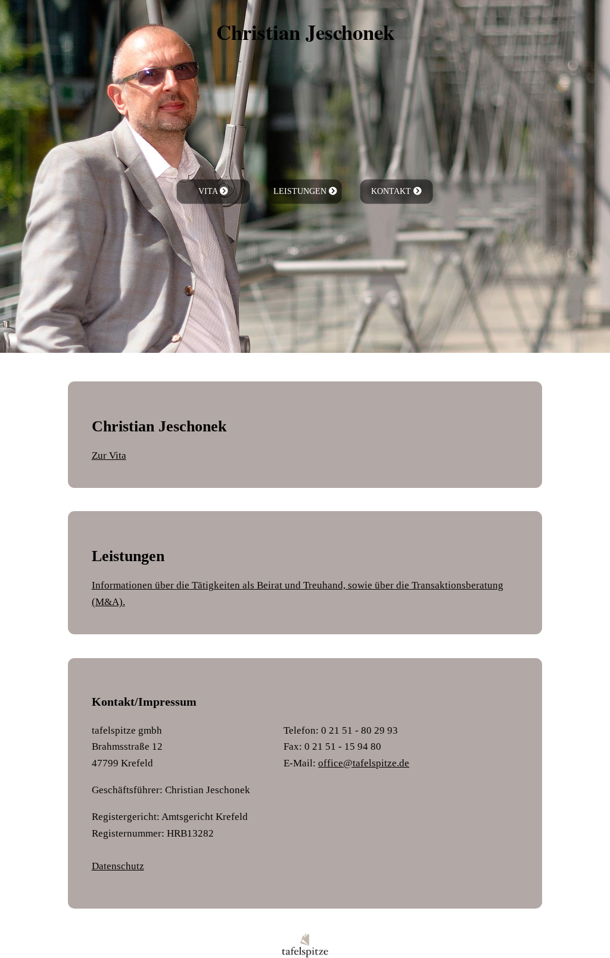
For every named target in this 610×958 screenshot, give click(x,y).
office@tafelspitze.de (363, 763)
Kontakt (392, 191)
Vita (209, 191)
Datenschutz (118, 866)
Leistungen (301, 191)
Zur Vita (109, 455)
